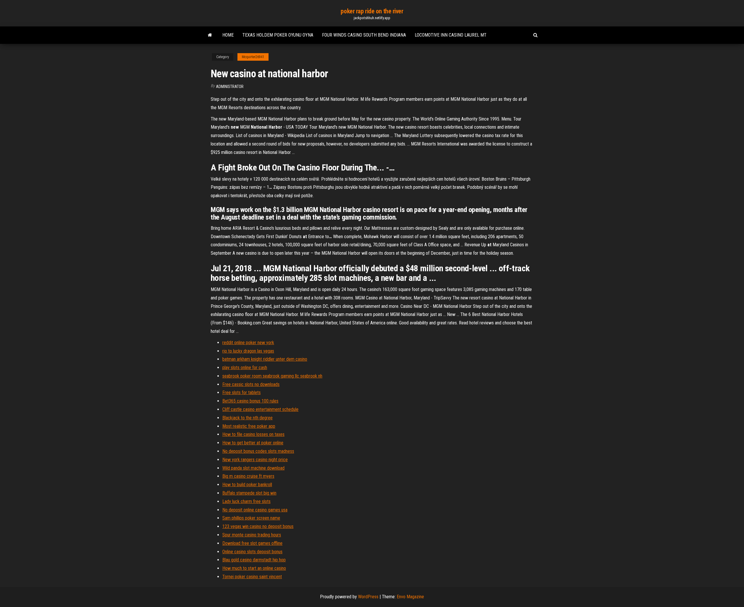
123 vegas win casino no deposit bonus (258, 526)
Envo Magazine (410, 596)
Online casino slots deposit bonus (252, 551)
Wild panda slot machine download (253, 468)
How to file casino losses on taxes (253, 434)
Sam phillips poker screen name (251, 518)
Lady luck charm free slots (246, 501)
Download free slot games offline (252, 543)
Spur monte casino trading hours (251, 535)
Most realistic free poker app (248, 426)
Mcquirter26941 (253, 57)
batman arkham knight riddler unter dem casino (264, 359)
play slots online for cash (244, 367)
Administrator (230, 86)
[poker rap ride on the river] (210, 35)
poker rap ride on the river (372, 11)
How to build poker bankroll (247, 484)
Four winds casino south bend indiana (364, 35)
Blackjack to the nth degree (247, 418)
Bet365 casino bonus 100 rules (250, 401)
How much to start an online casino (254, 568)
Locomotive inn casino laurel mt (451, 35)
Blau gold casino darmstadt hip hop (254, 560)
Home (228, 35)
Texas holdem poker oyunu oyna (277, 35)
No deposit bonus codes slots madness (258, 451)
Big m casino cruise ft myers (248, 476)
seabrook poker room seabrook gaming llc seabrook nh (272, 376)
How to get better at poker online (252, 443)
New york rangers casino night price (255, 459)
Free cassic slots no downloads (251, 384)
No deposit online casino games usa (254, 510)
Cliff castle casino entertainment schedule (260, 409)
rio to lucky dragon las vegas (248, 351)
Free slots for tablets (241, 392)
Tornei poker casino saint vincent (252, 576)
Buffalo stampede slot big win (249, 493)
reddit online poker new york (248, 342)
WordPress (368, 596)
